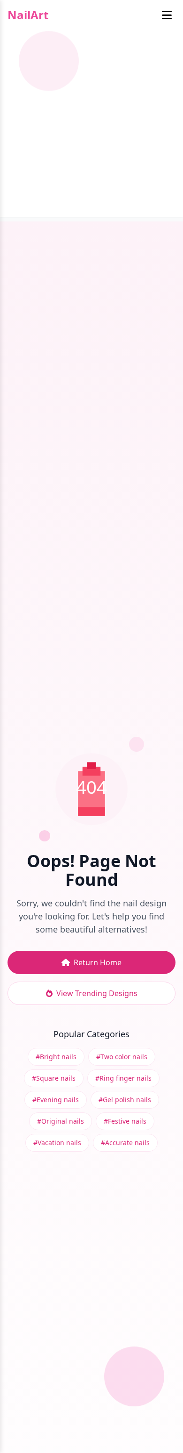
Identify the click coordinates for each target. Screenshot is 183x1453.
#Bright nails (56, 1056)
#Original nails (60, 1121)
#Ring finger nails (123, 1078)
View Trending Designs (96, 993)
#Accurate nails (125, 1142)
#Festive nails (125, 1121)
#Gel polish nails (125, 1099)
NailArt (28, 14)
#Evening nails (55, 1099)
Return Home (98, 962)
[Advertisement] (91, 126)
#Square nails (54, 1078)
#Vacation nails (57, 1142)
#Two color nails (121, 1056)
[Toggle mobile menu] (166, 15)
